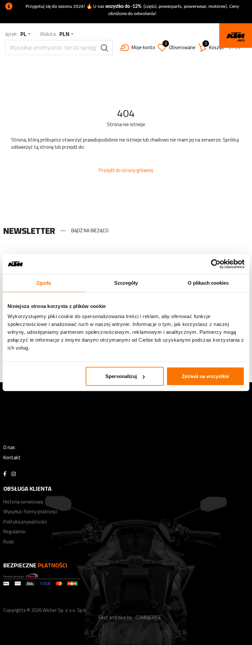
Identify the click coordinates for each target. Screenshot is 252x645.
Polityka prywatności (25, 521)
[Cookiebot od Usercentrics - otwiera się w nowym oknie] (215, 264)
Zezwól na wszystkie (205, 376)
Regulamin (14, 531)
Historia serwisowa (23, 501)
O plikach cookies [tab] (208, 282)
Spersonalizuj (121, 376)
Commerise (148, 617)
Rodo (8, 541)
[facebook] (4, 474)
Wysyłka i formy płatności (30, 511)
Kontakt (12, 457)
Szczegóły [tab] (126, 282)
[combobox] (25, 34)
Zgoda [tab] (43, 282)
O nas (9, 447)
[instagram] (13, 474)
